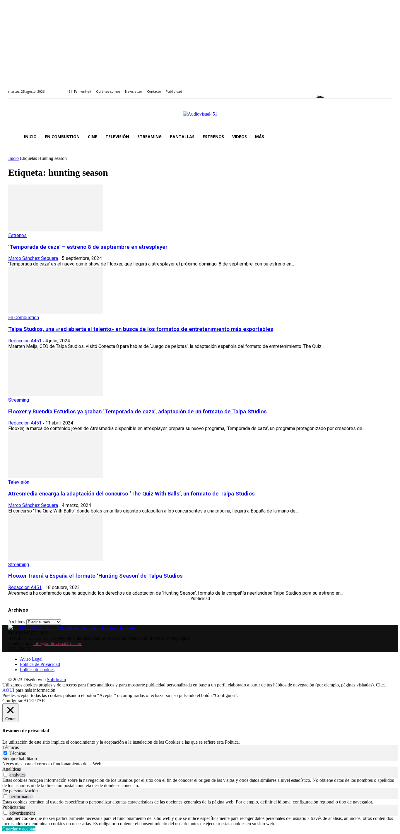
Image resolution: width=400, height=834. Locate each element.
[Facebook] (318, 88)
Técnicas (17, 753)
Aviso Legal (31, 659)
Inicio (13, 158)
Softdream (56, 679)
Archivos (16, 621)
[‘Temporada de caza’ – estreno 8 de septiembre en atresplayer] (55, 229)
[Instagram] (325, 88)
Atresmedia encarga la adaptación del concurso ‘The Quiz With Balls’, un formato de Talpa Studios (131, 493)
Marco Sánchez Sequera (33, 258)
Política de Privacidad (40, 664)
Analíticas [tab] (11, 769)
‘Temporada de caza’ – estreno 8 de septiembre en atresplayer (87, 247)
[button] (385, 137)
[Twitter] (338, 88)
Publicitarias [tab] (13, 807)
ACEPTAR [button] (34, 700)
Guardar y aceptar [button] (18, 828)
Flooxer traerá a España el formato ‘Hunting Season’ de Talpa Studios (95, 576)
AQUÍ (8, 690)
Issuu (320, 96)
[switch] (5, 775)
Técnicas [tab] (10, 747)
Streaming (18, 400)
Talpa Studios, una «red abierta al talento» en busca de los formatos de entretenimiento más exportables (140, 329)
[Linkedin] (332, 88)
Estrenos (17, 235)
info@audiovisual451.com (57, 643)
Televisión (18, 482)
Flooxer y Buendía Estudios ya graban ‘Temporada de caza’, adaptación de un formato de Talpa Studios (137, 411)
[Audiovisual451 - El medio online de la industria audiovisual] (200, 117)
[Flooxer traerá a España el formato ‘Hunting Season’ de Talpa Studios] (55, 558)
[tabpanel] (200, 764)
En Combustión (23, 317)
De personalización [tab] (20, 790)
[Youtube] (345, 88)
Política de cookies (37, 669)
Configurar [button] (12, 700)
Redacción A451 (25, 341)
